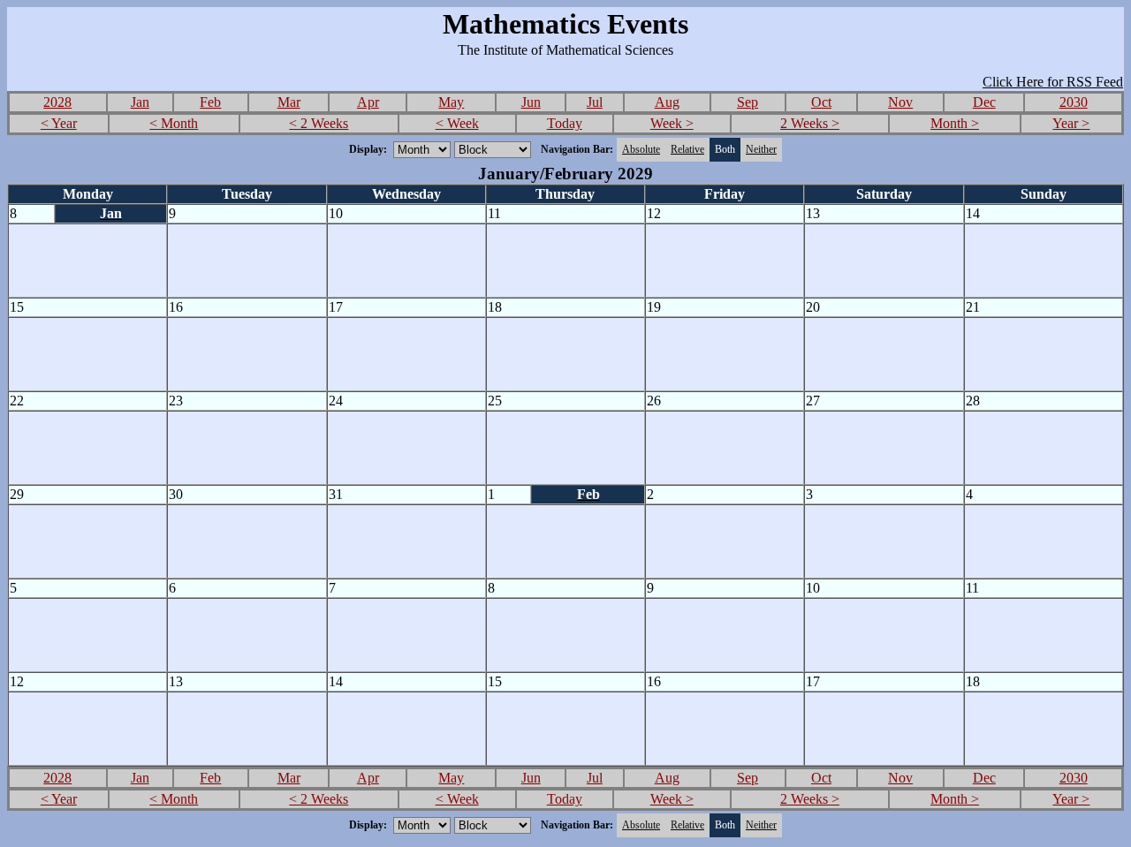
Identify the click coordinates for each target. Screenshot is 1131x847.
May (451, 102)
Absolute (641, 149)
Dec (984, 102)
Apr (368, 102)
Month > (954, 123)
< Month (173, 123)
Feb (210, 102)
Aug (667, 102)
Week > (672, 123)
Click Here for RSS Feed (1053, 81)
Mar (288, 102)
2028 (57, 102)
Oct (821, 102)
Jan (140, 102)
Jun (531, 102)
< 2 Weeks (318, 123)
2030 (1073, 102)
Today (564, 123)
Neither (761, 149)
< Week (457, 123)
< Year (59, 123)
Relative (687, 149)
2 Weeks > (809, 123)
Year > (1070, 123)
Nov (900, 102)
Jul (595, 102)
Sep (747, 102)
